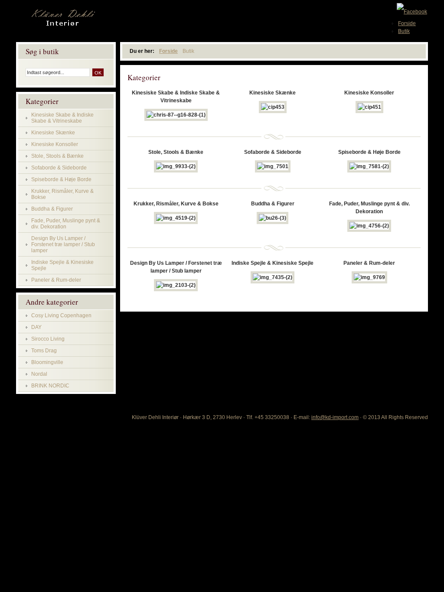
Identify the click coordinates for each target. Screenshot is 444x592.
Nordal (39, 374)
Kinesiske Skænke (53, 133)
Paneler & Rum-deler (56, 280)
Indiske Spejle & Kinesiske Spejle (62, 265)
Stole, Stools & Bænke (57, 156)
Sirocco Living (48, 339)
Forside (168, 51)
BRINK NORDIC (50, 386)
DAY (36, 327)
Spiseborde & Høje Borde (61, 179)
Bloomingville (47, 362)
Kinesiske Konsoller (54, 144)
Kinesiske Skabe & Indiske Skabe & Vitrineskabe (62, 118)
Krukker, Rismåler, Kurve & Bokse (62, 194)
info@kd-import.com (335, 417)
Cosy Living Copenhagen (61, 315)
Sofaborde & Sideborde (59, 168)
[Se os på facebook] (412, 11)
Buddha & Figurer (52, 209)
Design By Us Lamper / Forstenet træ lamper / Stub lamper (63, 244)
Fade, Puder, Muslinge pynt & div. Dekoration (65, 224)
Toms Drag (44, 351)
